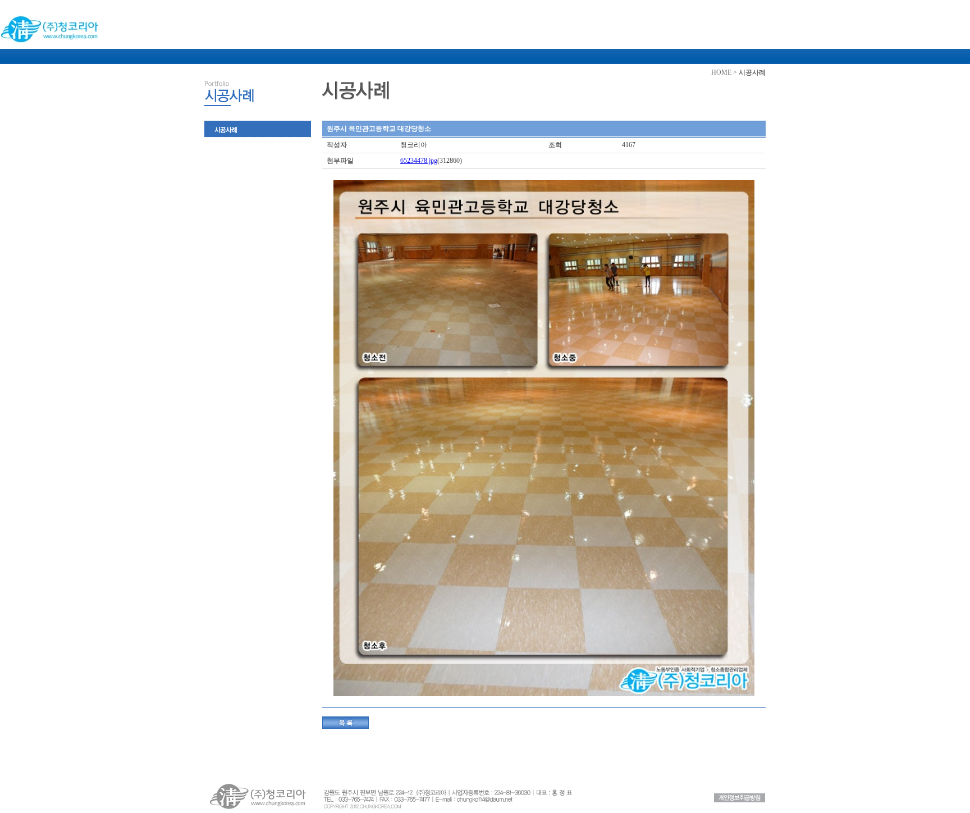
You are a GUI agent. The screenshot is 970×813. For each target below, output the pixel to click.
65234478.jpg (418, 161)
